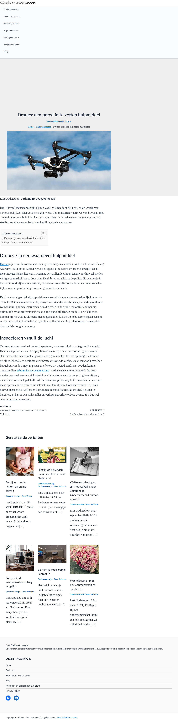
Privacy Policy (13, 691)
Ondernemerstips (11, 9)
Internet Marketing (12, 16)
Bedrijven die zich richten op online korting (16, 486)
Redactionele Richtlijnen (18, 675)
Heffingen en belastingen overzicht (23, 686)
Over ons (10, 670)
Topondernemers (11, 30)
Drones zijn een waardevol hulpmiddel (24, 238)
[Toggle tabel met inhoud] (42, 233)
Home (9, 665)
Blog (6, 51)
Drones (4, 264)
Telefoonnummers (12, 44)
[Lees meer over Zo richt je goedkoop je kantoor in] (52, 553)
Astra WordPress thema (67, 717)
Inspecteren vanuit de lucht (18, 242)
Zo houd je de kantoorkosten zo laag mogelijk (19, 582)
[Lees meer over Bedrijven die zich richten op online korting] (20, 461)
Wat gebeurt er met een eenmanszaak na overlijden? (82, 585)
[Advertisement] (89, 86)
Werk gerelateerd (11, 37)
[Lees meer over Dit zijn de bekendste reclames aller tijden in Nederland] (52, 454)
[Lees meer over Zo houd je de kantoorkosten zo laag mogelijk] (20, 558)
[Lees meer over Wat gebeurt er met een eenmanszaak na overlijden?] (84, 559)
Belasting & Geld (11, 23)
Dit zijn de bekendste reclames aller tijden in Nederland (51, 474)
